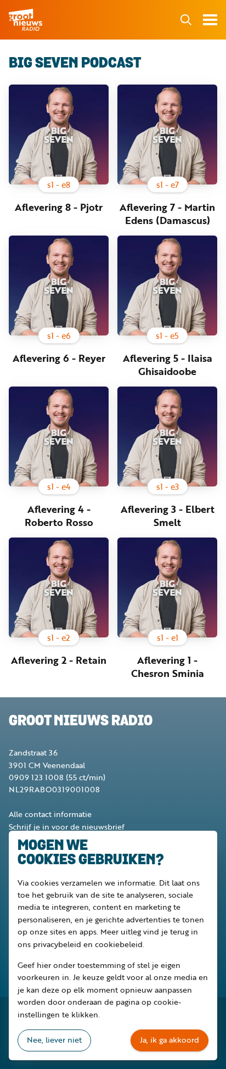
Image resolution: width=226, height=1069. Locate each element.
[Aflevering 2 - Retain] (59, 587)
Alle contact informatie (50, 814)
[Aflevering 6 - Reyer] (59, 285)
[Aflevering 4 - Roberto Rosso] (59, 436)
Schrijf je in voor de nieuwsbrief (67, 826)
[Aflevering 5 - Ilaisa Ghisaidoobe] (167, 285)
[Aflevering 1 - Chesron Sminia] (167, 587)
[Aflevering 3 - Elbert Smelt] (167, 436)
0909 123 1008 (36, 777)
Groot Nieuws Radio (26, 20)
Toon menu (210, 19)
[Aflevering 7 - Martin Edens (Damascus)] (167, 134)
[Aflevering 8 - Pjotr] (59, 134)
